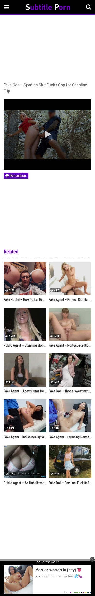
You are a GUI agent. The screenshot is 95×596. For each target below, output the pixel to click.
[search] (88, 7)
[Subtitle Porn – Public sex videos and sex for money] (48, 8)
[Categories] (7, 7)
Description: (18, 176)
